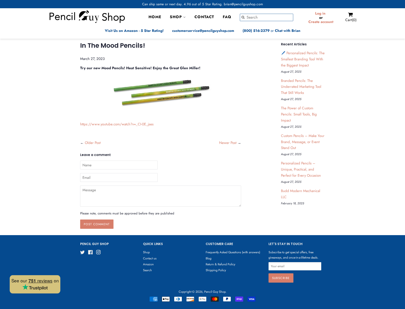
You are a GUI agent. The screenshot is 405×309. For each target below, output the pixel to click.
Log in (320, 13)
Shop (146, 252)
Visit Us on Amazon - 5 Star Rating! (134, 30)
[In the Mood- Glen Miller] (80, 114)
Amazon (148, 264)
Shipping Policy (216, 270)
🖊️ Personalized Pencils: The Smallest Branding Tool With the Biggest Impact (303, 59)
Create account (320, 21)
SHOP (176, 17)
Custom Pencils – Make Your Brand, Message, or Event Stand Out (302, 141)
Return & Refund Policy (220, 264)
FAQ (227, 17)
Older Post (93, 142)
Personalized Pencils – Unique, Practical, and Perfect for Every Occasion (301, 169)
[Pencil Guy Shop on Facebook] (90, 253)
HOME (155, 17)
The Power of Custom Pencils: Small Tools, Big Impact (299, 114)
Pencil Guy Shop (214, 292)
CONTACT (204, 17)
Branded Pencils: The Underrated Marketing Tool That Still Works (301, 86)
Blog (208, 258)
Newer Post (227, 142)
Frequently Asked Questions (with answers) (233, 252)
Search (147, 270)
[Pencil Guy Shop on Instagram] (98, 253)
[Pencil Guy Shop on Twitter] (82, 253)
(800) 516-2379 (256, 30)
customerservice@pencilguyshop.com (203, 30)
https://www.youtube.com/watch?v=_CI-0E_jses (117, 124)
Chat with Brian (287, 30)
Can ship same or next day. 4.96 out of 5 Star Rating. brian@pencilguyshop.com (202, 4)
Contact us (150, 258)
